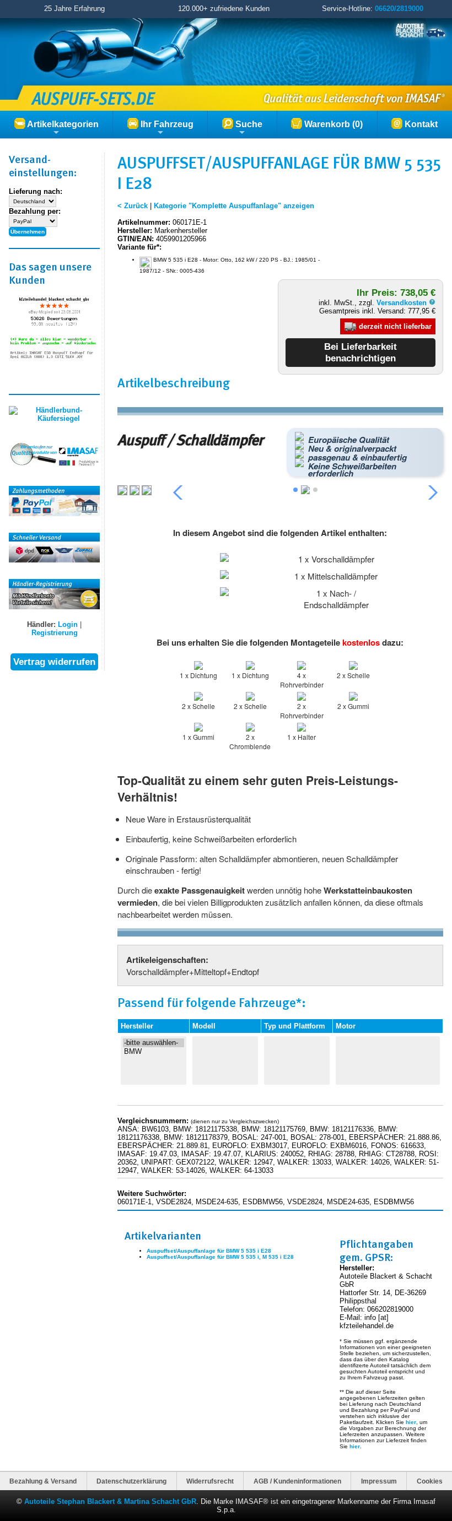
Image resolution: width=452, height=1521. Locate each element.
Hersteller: (134, 230)
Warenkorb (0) (332, 124)
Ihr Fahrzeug (165, 124)
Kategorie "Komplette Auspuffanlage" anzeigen (234, 206)
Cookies (430, 1481)
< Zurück (132, 206)
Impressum (379, 1481)
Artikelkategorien (62, 124)
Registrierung (54, 633)
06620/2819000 (399, 8)
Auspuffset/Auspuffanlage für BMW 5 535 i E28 (209, 1251)
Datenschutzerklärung (131, 1481)
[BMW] (153, 1051)
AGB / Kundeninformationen (297, 1481)
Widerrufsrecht (210, 1481)
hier (411, 1422)
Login (68, 624)
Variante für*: (139, 247)
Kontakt (420, 124)
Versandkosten (402, 303)
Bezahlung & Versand (43, 1481)
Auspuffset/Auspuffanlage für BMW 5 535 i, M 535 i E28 (220, 1257)
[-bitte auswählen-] (153, 1042)
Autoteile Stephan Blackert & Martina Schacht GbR (110, 1501)
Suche (247, 124)
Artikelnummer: (143, 222)
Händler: (41, 624)
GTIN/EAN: (135, 239)
